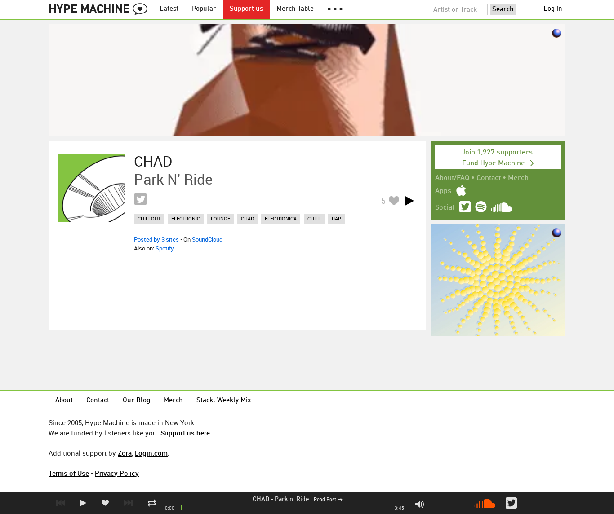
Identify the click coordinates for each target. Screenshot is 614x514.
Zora (125, 452)
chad (247, 218)
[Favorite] (394, 200)
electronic (185, 218)
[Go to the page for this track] (91, 188)
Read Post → (328, 499)
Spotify (165, 248)
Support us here (185, 432)
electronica (281, 218)
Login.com (151, 452)
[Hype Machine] (101, 9)
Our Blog (136, 400)
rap (336, 218)
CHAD (261, 499)
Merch (518, 178)
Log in (552, 9)
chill (314, 218)
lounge (220, 218)
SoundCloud (207, 239)
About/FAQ (452, 178)
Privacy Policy (117, 473)
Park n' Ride (292, 499)
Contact (488, 178)
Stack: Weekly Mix (223, 400)
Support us (246, 9)
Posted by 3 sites (156, 239)
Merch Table (295, 9)
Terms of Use (69, 473)
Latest (169, 9)
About (64, 400)
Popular (204, 9)
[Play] (409, 201)
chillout (149, 218)
